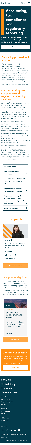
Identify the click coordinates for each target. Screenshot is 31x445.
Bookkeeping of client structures (12, 173)
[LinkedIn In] (3, 430)
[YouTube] (15, 430)
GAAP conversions (10, 208)
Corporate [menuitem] (4, 408)
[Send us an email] (7, 255)
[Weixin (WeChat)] (11, 430)
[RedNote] (19, 430)
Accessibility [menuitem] (22, 434)
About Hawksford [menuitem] (6, 397)
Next (28, 244)
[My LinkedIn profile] (15, 255)
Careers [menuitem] (3, 404)
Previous (3, 244)
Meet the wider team (15, 265)
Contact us (15, 47)
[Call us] (11, 255)
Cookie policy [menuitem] (5, 437)
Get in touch (15, 367)
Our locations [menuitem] (5, 399)
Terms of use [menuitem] (14, 434)
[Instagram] (7, 430)
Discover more (15, 339)
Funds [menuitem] (3, 413)
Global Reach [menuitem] (5, 418)
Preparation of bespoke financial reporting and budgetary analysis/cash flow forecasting (15, 199)
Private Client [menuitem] (5, 411)
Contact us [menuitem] (4, 420)
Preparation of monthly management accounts (12, 190)
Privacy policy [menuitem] (5, 434)
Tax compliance (9, 166)
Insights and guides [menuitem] (7, 401)
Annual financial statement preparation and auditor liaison (14, 181)
